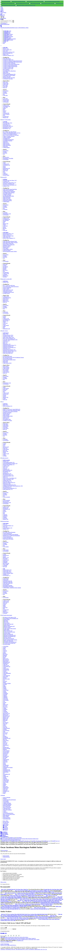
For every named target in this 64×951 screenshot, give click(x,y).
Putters (6, 54)
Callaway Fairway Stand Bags (9, 191)
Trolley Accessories (8, 235)
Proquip (4, 395)
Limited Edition (6, 201)
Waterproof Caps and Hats (9, 347)
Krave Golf (5, 706)
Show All (5, 87)
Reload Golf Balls (6, 748)
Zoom (4, 793)
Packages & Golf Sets (8, 52)
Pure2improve (6, 745)
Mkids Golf (5, 719)
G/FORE (5, 455)
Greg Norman (5, 700)
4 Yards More (5, 646)
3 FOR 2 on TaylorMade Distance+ (10, 133)
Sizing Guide (3, 859)
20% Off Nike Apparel (7, 358)
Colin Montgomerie (7, 673)
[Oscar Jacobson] (4, 850)
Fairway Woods (7, 49)
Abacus (4, 396)
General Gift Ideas (8, 573)
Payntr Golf (5, 732)
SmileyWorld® (6, 759)
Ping (4, 109)
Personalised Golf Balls (7, 585)
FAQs (35, 939)
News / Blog (5, 820)
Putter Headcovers (8, 489)
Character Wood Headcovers (10, 488)
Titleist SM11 (5, 72)
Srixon (4, 166)
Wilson (4, 108)
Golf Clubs (5, 47)
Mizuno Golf (5, 117)
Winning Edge (6, 787)
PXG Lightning (6, 69)
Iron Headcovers (7, 487)
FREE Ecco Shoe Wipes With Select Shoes (11, 410)
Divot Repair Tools (8, 126)
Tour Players (5, 823)
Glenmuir (5, 692)
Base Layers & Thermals (9, 338)
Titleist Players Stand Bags (8, 190)
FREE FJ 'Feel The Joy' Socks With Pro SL (11, 409)
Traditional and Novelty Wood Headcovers (13, 485)
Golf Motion (5, 693)
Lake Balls (6, 124)
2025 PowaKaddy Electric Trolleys (10, 251)
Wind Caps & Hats (8, 353)
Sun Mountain (6, 220)
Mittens (6, 301)
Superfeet (5, 768)
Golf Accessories (6, 460)
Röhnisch (5, 749)
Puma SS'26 (5, 361)
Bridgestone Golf (6, 168)
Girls (5, 86)
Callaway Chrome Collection (8, 136)
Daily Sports (5, 676)
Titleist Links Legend (7, 199)
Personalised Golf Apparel (8, 586)
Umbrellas (6, 469)
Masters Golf (5, 275)
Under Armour (6, 325)
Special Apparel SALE (7, 356)
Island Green (5, 704)
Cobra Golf (5, 107)
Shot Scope (5, 561)
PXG (4, 115)
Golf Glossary (6, 824)
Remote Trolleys (6, 246)
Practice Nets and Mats (8, 464)
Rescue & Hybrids (8, 53)
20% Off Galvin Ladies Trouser (9, 359)
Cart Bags (6, 181)
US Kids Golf (5, 116)
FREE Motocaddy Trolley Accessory (10, 242)
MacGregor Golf (6, 713)
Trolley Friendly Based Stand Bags (10, 189)
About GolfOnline (8, 939)
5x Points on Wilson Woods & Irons (10, 66)
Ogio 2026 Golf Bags (7, 193)
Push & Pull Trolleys (8, 233)
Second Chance (6, 175)
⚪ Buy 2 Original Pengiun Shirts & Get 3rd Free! (8, 5)
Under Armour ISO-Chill (8, 289)
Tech (5, 526)
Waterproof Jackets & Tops (9, 345)
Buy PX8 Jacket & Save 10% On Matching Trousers (13, 357)
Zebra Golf (5, 789)
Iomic (4, 703)
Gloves (6, 282)
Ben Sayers (5, 270)
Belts (5, 343)
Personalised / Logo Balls (8, 158)
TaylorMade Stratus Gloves (8, 292)
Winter (6, 298)
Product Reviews (6, 856)
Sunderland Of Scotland (7, 767)
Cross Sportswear (6, 675)
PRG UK (5, 739)
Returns (15, 938)
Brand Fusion (5, 660)
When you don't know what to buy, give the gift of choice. (14, 937)
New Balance (5, 722)
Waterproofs (7, 344)
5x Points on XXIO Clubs (8, 67)
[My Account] (3, 19)
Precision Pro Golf (6, 738)
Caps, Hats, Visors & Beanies (10, 339)
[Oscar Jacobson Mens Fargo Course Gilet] (47, 919)
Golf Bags (5, 179)
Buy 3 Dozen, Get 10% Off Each (9, 131)
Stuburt (4, 452)
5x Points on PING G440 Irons (9, 63)
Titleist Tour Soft (6, 144)
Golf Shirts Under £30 (7, 580)
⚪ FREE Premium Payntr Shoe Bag (34, 3)
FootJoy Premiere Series (8, 416)
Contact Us (16, 27)
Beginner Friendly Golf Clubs (9, 77)
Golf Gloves (5, 281)
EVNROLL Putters (7, 683)
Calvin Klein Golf (6, 666)
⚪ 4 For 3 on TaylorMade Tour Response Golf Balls (52, 1)
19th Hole (21, 27)
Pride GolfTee (6, 740)
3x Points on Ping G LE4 (8, 68)
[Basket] (1, 19)
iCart (4, 701)
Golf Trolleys (5, 232)
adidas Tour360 (6, 414)
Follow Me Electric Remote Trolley (10, 241)
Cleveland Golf (6, 113)
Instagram (6, 828)
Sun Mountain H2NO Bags (8, 196)
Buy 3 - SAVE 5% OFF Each (9, 285)
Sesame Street (5, 752)
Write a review (3, 882)
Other (4, 731)
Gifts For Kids (7, 569)
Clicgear (4, 265)
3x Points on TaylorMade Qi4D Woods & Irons (12, 61)
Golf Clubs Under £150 (7, 583)
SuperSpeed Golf (6, 769)
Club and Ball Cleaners (9, 462)
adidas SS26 (5, 360)
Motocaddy (5, 264)
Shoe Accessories (7, 406)
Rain (5, 299)
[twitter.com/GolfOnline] (2, 933)
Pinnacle (4, 736)
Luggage (6, 186)
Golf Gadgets (5, 523)
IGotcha (4, 702)
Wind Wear (6, 348)
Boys (5, 85)
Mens (1, 6)
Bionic (4, 657)
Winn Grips (5, 786)
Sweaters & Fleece (8, 335)
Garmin (4, 554)
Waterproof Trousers (8, 346)
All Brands (2, 795)
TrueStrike (5, 778)
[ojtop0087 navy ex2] (46, 840)
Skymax (4, 758)
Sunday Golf (5, 766)
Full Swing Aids (7, 481)
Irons (5, 50)
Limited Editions (6, 147)
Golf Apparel (5, 332)
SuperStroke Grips (6, 770)
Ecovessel (5, 681)
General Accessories (8, 475)
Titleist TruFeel (6, 142)
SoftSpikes (5, 760)
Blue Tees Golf (6, 563)
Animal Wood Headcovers (9, 484)
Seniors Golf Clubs (7, 76)
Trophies (6, 574)
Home (1, 27)
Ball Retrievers (7, 127)
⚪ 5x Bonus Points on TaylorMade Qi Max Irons (18, 1)
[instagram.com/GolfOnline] (4, 933)
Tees (5, 467)
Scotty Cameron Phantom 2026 (9, 74)
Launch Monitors (7, 527)
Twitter (5, 826)
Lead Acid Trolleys (7, 250)
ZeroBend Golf (6, 791)
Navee (4, 721)
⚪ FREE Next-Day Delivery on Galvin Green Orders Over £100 (25, 5)
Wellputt (4, 784)
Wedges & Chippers (8, 55)
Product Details (6, 855)
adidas (4, 326)
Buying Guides (6, 822)
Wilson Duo (5, 146)
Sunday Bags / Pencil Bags (9, 182)
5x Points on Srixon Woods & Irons (10, 65)
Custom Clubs (6, 100)
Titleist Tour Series (6, 198)
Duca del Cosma (6, 678)
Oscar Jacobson (6, 730)
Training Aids (7, 480)
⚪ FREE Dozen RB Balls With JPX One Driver (22, 3)
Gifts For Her (7, 571)
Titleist (4, 111)
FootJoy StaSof (6, 288)
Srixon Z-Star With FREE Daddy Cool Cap (11, 132)
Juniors (1, 9)
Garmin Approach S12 (7, 533)
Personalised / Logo (7, 213)
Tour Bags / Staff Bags (8, 183)
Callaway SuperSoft (7, 137)
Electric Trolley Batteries (9, 238)
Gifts (4, 568)
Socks (5, 341)
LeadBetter (5, 709)
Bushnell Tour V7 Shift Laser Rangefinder (11, 535)
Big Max (4, 228)
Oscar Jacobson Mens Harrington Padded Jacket (28, 838)
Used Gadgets (6, 546)
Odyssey (4, 110)
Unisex (6, 371)
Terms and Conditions (20, 939)
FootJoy (4, 316)
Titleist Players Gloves (7, 291)
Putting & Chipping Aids (9, 482)
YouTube (6, 827)
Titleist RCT (5, 141)
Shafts (5, 476)
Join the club (3, 927)
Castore (4, 667)
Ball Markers (6, 128)
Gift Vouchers (5, 101)
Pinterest (6, 829)
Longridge (5, 274)
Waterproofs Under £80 (7, 582)
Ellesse (4, 682)
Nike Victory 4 (6, 418)
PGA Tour (5, 733)
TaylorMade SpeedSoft (7, 140)
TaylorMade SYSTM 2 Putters (9, 75)
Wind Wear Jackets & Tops (10, 350)
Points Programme (21, 938)
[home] (1, 838)
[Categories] (1, 17)
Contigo (4, 674)
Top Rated (5, 93)
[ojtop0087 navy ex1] (55, 840)
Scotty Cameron (6, 114)
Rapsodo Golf (6, 747)
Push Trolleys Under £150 (8, 243)
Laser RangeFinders (8, 525)
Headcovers (7, 483)
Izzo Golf (5, 566)
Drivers (6, 48)
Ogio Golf (5, 230)
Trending (5, 92)
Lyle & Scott (5, 712)
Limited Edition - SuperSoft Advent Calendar (12, 587)
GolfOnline (5, 173)
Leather (6, 296)
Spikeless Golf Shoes (7, 412)
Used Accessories (6, 497)
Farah (4, 685)
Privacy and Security (29, 939)
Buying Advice (6, 99)
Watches (6, 461)
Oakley (4, 398)
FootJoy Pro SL (6, 417)
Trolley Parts (6, 237)
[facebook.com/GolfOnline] (1, 933)
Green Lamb (5, 699)
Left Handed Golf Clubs (8, 78)
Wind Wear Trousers (8, 352)
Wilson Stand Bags (6, 197)
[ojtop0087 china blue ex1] (24, 840)
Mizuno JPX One (6, 73)
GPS (5, 524)
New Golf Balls (7, 122)
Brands (9, 27)
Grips (5, 466)
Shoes (5, 404)
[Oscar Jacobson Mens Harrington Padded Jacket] (10, 839)
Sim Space (5, 755)
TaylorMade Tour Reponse (8, 139)
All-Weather (7, 297)
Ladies (1, 8)
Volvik (4, 172)
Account (3, 14)
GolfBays (5, 695)
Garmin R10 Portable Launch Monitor (10, 534)
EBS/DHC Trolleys (7, 245)
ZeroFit (4, 792)
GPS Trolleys (5, 248)
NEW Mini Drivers (7, 58)
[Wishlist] (1, 25)
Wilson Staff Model (7, 145)
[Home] (3, 18)
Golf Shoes (5, 403)
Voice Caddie (5, 564)
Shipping (12, 938)
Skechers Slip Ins (6, 413)
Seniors (1, 10)
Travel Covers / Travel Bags (9, 184)
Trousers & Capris (8, 336)
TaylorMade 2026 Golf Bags (8, 192)
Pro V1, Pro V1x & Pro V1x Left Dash (11, 135)
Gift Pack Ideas (6, 584)
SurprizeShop (5, 771)
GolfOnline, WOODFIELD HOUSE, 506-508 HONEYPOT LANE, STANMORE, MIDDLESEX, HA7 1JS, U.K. (23, 949)
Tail (3, 773)
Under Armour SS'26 (7, 363)
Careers (37, 939)
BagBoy (4, 269)
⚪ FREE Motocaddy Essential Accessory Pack (47, 3)
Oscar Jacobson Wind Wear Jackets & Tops (10, 838)
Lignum (4, 710)
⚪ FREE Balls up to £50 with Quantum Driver (7, 3)
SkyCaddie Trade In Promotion (9, 532)
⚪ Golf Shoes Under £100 (58, 3)
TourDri (4, 777)
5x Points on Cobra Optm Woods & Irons (11, 64)
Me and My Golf (6, 715)
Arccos (4, 556)
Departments (5, 27)
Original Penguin (6, 728)
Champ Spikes (6, 668)
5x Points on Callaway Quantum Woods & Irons (12, 60)
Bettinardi (5, 655)
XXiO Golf (5, 170)
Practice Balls (7, 125)
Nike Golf (5, 399)
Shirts (5, 334)
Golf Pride (5, 518)
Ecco (4, 445)
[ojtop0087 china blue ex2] (35, 840)
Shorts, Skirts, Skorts (8, 337)
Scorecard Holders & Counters (10, 463)
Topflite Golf (5, 776)
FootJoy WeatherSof (7, 287)
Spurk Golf (5, 761)
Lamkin (4, 708)
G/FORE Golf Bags (7, 194)
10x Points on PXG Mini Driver (9, 70)
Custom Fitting (28, 938)
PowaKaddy (5, 266)
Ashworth (5, 650)
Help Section (7, 938)
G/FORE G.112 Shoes (7, 420)
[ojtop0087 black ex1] (5, 840)
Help (1, 13)
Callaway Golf (6, 105)
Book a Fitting (3, 12)
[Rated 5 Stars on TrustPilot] (11, 837)
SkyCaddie (5, 558)
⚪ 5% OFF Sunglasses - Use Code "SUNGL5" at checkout (35, 1)
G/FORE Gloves (6, 293)
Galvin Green (5, 393)
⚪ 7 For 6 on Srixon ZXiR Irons (5, 1)
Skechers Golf (6, 446)
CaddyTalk (5, 664)
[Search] (3, 17)
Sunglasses (6, 340)
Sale (11, 27)
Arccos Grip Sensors (7, 536)
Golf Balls (5, 121)
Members (14, 939)
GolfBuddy (5, 562)
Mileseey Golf (6, 557)
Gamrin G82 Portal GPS (8, 537)
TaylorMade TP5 (6, 138)
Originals (5, 729)
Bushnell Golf (6, 555)
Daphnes (4, 516)
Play (3, 11)
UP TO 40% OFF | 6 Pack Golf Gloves (11, 286)
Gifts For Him (7, 572)
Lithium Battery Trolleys (8, 249)
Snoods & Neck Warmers (9, 349)
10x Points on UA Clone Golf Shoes (10, 411)
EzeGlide (5, 276)
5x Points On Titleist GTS (8, 59)
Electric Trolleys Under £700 (8, 244)
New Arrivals (5, 90)
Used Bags (5, 209)
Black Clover (5, 612)
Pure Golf (5, 743)
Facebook (6, 825)
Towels (5, 472)
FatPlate (4, 686)
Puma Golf (5, 389)
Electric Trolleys (7, 234)
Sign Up (14, 929)
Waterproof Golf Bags (7, 200)
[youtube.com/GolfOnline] (3, 933)
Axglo (4, 652)
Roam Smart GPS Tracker (8, 539)
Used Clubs (5, 95)
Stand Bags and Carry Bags (10, 180)
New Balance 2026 (7, 419)
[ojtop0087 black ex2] (14, 840)
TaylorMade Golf (6, 106)
